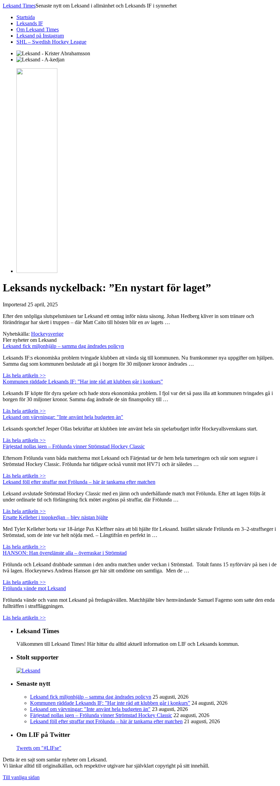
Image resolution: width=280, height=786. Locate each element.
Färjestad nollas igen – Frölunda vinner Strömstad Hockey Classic (74, 446)
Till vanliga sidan (21, 777)
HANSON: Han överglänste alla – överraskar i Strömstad (65, 553)
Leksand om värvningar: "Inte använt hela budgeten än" (63, 417)
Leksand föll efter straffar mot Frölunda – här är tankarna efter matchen (79, 482)
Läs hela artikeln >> (24, 375)
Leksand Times (19, 6)
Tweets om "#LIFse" (38, 748)
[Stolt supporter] (28, 670)
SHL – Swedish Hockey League (51, 42)
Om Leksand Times (37, 29)
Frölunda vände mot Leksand (34, 588)
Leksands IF (29, 23)
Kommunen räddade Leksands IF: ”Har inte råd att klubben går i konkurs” (83, 381)
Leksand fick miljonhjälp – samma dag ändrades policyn (63, 346)
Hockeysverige (47, 334)
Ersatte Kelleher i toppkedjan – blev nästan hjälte (55, 517)
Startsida (25, 17)
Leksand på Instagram (40, 36)
